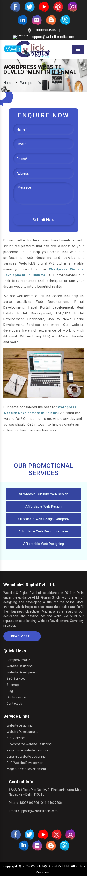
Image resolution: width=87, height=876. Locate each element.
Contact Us (14, 703)
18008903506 (45, 30)
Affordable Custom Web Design (43, 494)
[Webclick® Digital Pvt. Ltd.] (26, 49)
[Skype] (64, 20)
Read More (21, 636)
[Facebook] (15, 6)
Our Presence (16, 697)
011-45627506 (51, 802)
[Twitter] (29, 6)
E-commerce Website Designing (29, 744)
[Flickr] (36, 20)
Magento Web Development (26, 769)
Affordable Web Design (43, 506)
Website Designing (20, 666)
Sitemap (13, 685)
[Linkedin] (22, 20)
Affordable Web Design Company (43, 519)
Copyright (10, 866)
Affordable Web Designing (43, 544)
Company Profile (18, 660)
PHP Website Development (25, 763)
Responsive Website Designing (28, 750)
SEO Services (16, 678)
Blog (10, 691)
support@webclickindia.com (52, 37)
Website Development (22, 672)
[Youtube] (43, 6)
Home (8, 83)
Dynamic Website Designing (26, 756)
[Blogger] (50, 20)
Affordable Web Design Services (43, 531)
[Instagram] (72, 6)
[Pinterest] (57, 6)
